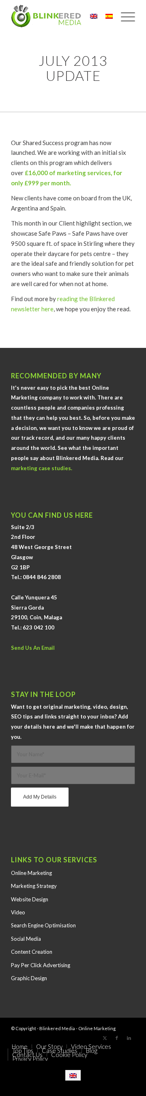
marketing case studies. (41, 468)
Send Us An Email (33, 648)
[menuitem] (124, 16)
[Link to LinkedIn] (129, 1038)
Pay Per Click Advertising (40, 965)
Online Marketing (31, 873)
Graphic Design (29, 978)
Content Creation (31, 951)
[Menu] (124, 16)
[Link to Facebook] (117, 1038)
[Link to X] (105, 1038)
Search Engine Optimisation (43, 925)
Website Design (29, 899)
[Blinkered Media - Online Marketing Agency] (60, 16)
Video (18, 912)
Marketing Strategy (34, 886)
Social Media (26, 938)
